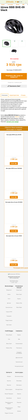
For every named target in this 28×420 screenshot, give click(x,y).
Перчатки (19, 402)
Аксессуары (10, 4)
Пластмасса (19, 347)
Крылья (19, 398)
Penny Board (9, 334)
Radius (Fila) (19, 303)
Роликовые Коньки (19, 286)
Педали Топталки (9, 413)
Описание (5, 95)
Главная (3, 4)
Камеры (9, 376)
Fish (9, 339)
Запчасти (9, 372)
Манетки (9, 385)
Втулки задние (9, 389)
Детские (9, 303)
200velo (17, 116)
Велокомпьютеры (19, 376)
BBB (23, 4)
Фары (19, 406)
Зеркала (19, 393)
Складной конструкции (19, 353)
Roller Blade (19, 307)
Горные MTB (9, 311)
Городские (9, 316)
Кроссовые (9, 324)
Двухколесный (19, 357)
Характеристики (14, 95)
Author (8, 294)
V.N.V (9, 298)
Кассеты (9, 380)
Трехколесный (19, 362)
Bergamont (8, 290)
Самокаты (19, 331)
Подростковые (9, 320)
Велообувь (19, 380)
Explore (19, 298)
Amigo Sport (19, 290)
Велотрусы (19, 385)
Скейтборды (9, 331)
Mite (19, 339)
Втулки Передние (9, 393)
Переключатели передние (9, 408)
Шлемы (17, 4)
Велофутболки (19, 389)
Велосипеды (9, 286)
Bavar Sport (19, 294)
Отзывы (23, 95)
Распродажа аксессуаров (20, 268)
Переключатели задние (9, 403)
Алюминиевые (19, 343)
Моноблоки (9, 398)
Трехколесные (9, 307)
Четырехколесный (19, 366)
